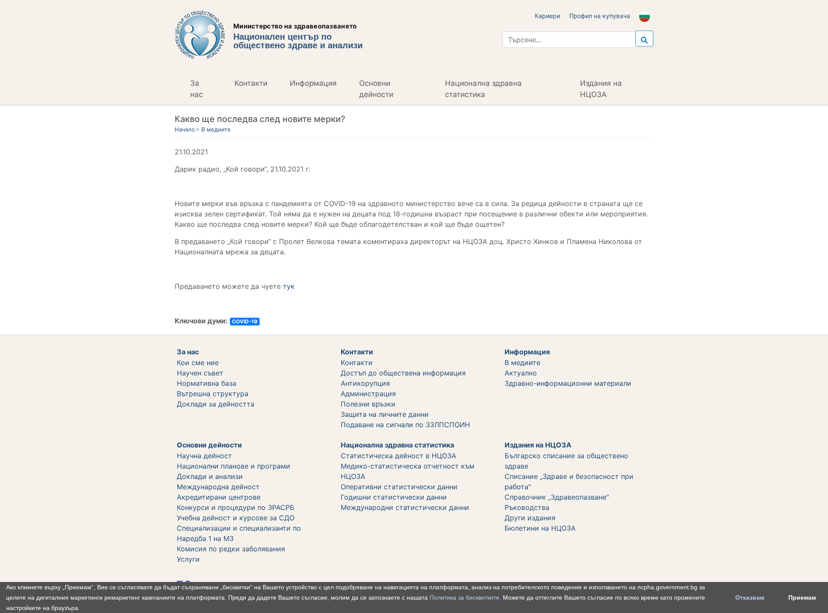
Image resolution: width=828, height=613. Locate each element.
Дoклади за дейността (215, 404)
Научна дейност (204, 455)
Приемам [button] (802, 597)
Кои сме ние (198, 362)
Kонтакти (357, 362)
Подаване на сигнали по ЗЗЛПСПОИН (405, 424)
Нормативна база (206, 383)
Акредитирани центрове (218, 497)
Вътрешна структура (212, 393)
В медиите (216, 129)
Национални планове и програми (233, 466)
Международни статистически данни (405, 507)
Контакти (251, 83)
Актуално (521, 373)
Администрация (368, 393)
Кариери (547, 15)
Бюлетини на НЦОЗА (540, 528)
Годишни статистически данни (394, 497)
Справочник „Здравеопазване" (557, 497)
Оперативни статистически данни (399, 486)
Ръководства (527, 507)
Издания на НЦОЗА (601, 89)
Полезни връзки (368, 404)
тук (289, 286)
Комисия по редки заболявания (231, 548)
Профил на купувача (599, 15)
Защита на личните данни (385, 414)
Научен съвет (200, 373)
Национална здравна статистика (483, 89)
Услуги (188, 559)
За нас (196, 89)
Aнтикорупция (365, 383)
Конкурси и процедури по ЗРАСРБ (236, 507)
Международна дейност (218, 486)
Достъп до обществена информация (403, 373)
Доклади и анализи (210, 476)
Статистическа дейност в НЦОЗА (398, 455)
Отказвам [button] (749, 597)
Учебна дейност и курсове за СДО (236, 517)
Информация (313, 83)
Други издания (530, 517)
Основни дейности (376, 89)
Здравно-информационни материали (568, 383)
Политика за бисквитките (464, 597)
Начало (185, 129)
